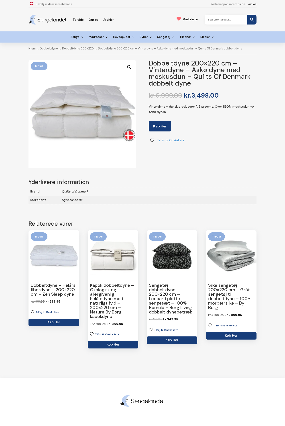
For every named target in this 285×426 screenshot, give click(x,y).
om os (252, 4)
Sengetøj (163, 37)
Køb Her (160, 126)
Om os (93, 20)
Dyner (144, 37)
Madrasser (96, 37)
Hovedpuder (121, 37)
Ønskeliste (190, 19)
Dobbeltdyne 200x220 (78, 48)
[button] (129, 67)
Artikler (108, 20)
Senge (75, 37)
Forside (78, 20)
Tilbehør (185, 37)
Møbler (205, 37)
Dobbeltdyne (49, 48)
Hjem (32, 48)
